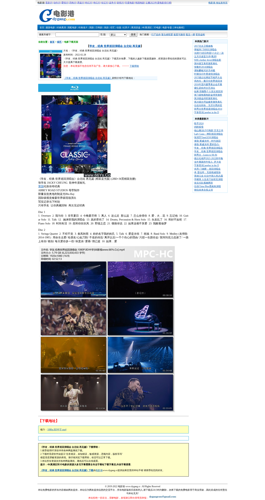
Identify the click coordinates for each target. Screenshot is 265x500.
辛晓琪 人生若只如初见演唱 (208, 179)
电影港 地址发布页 (218, 2)
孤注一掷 (190, 34)
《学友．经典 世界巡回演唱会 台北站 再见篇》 (88, 78)
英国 (41, 186)
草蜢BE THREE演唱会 (205, 49)
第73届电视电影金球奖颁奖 (208, 95)
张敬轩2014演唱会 (203, 67)
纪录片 (126, 27)
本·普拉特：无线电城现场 (207, 172)
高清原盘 (135, 27)
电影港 (99, 470)
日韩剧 (98, 27)
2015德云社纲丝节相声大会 (208, 77)
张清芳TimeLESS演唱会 (206, 137)
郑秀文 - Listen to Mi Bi (205, 155)
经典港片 (83, 27)
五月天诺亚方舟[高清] (205, 56)
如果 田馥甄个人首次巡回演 (208, 91)
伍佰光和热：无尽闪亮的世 (208, 105)
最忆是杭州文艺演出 (204, 88)
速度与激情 (179, 34)
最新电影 (50, 27)
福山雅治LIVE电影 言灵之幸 (208, 130)
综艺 (112, 27)
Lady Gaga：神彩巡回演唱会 (208, 134)
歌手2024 (199, 123)
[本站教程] (178, 27)
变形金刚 (200, 34)
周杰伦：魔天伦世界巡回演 (208, 81)
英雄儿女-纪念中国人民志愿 (208, 175)
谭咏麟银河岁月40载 (204, 70)
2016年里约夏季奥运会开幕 (208, 84)
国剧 (91, 27)
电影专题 (167, 27)
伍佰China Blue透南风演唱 (207, 186)
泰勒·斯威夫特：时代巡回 (207, 141)
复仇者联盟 (167, 34)
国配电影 (72, 27)
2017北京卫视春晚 (203, 46)
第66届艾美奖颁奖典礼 (205, 63)
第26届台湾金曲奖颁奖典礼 (208, 102)
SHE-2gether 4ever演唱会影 (207, 60)
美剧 (106, 27)
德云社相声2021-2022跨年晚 (208, 158)
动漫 (118, 27)
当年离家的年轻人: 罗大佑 (207, 162)
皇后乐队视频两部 (203, 182)
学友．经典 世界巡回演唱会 (208, 148)
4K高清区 (147, 27)
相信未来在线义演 (203, 189)
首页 (42, 27)
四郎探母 (199, 127)
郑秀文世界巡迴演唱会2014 (208, 109)
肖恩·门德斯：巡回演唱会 (207, 169)
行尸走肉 (156, 34)
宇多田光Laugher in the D (206, 112)
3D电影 (157, 27)
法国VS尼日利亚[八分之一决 (209, 53)
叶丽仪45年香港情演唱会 (207, 74)
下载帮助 (134, 66)
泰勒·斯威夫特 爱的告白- (207, 144)
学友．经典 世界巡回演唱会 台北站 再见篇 (115, 46)
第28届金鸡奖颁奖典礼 (205, 98)
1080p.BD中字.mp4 (56, 429)
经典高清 (61, 27)
